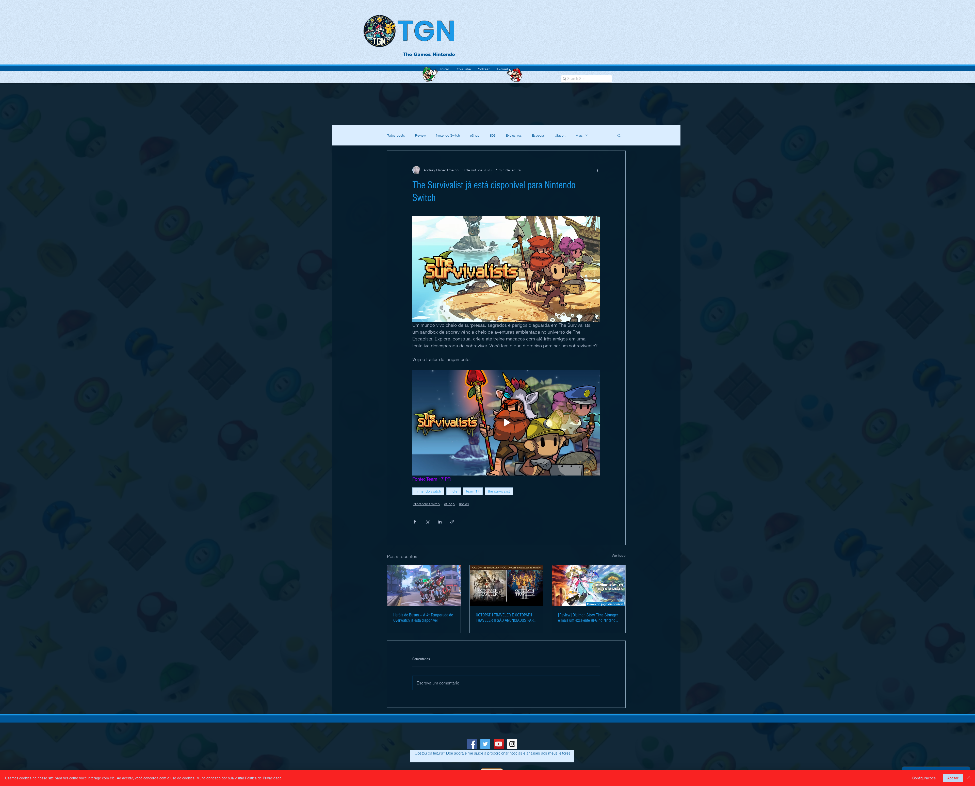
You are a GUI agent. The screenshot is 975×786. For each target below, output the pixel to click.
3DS (493, 135)
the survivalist (499, 491)
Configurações (924, 777)
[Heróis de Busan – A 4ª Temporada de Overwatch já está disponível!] (424, 585)
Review (420, 135)
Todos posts (396, 135)
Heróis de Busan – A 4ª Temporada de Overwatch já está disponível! (423, 617)
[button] (619, 135)
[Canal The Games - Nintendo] (499, 744)
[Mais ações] (597, 170)
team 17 (472, 491)
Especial (538, 135)
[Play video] (506, 422)
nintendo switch (428, 491)
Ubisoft (560, 135)
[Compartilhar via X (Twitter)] (427, 521)
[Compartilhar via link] (452, 521)
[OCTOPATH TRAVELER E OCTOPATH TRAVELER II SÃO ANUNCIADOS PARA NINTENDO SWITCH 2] (506, 585)
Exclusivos (514, 135)
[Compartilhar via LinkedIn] (439, 521)
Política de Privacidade (263, 777)
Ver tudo (619, 555)
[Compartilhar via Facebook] (414, 521)
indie (454, 491)
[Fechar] (969, 778)
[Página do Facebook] (472, 744)
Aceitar (952, 777)
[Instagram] (512, 744)
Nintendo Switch (448, 135)
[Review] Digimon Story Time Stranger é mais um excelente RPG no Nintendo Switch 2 (588, 617)
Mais (579, 135)
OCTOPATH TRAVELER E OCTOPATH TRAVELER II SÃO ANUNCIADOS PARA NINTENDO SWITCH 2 (506, 617)
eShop (474, 135)
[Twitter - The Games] (485, 744)
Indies (464, 504)
